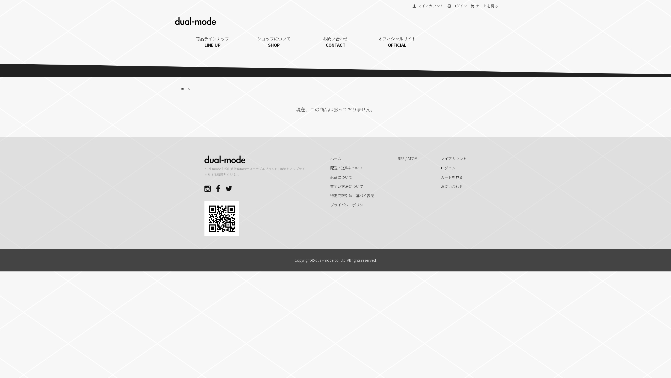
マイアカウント (430, 5)
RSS (401, 158)
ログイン (459, 5)
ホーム (185, 89)
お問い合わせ (335, 41)
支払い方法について (346, 186)
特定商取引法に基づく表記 (352, 195)
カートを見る (487, 5)
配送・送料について (346, 167)
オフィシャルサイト (397, 41)
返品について (341, 177)
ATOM (412, 158)
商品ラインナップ (212, 41)
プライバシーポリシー (348, 204)
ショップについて (274, 41)
